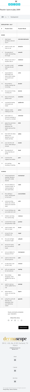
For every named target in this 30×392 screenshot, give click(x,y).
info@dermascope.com (15, 347)
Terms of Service (13, 389)
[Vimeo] (17, 4)
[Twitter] (12, 4)
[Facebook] (9, 4)
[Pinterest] (19, 4)
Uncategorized (14, 17)
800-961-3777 (15, 349)
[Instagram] (14, 4)
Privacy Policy (6, 389)
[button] (16, 1)
